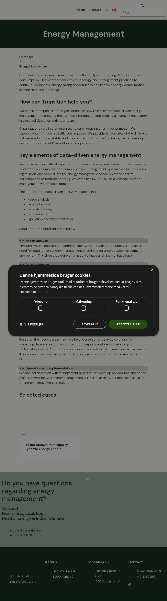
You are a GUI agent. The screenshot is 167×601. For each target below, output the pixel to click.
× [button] (152, 269)
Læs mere (46, 292)
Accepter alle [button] (128, 324)
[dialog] (83, 300)
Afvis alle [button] (89, 324)
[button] (32, 324)
